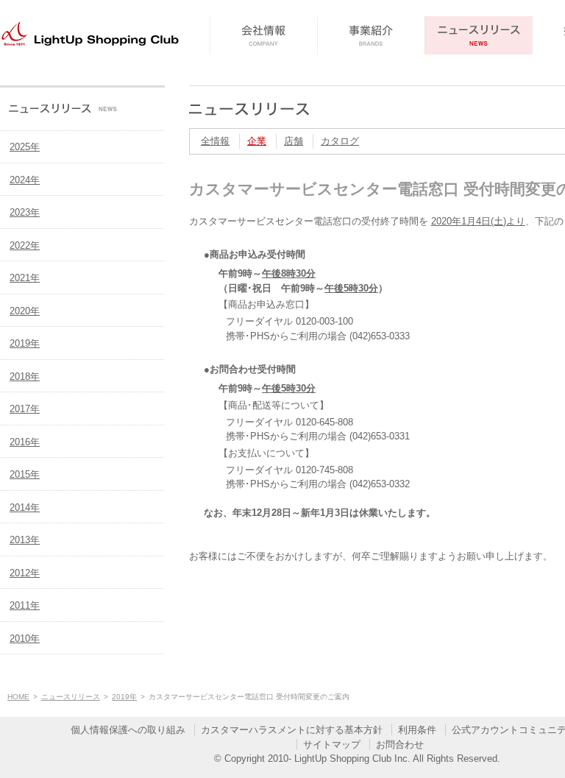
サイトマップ (331, 744)
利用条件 (417, 729)
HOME (18, 697)
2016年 (25, 442)
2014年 (25, 507)
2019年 (25, 343)
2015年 (25, 474)
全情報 (215, 140)
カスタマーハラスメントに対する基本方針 (292, 729)
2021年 (25, 277)
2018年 (25, 376)
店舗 (293, 140)
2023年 (25, 212)
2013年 (25, 539)
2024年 (25, 179)
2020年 (25, 310)
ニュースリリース (70, 697)
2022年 (25, 245)
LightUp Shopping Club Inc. (352, 758)
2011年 (25, 605)
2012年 (25, 573)
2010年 (25, 638)
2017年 (25, 408)
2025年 (25, 146)
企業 (256, 140)
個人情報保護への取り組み (128, 729)
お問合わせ (400, 744)
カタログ (340, 140)
